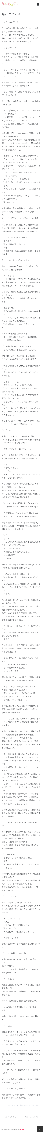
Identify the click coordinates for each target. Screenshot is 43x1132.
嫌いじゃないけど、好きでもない (29, 1105)
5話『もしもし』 (11, 1116)
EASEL (22, 1129)
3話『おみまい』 (32, 1116)
